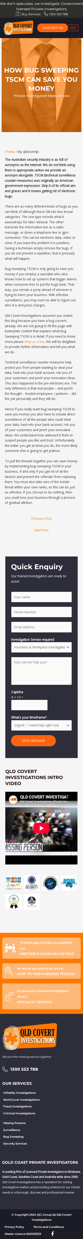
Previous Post (41, 518)
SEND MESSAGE (33, 740)
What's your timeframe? (29, 717)
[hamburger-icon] (73, 27)
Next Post (41, 530)
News (11, 151)
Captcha (18, 692)
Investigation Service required (32, 639)
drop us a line (34, 341)
